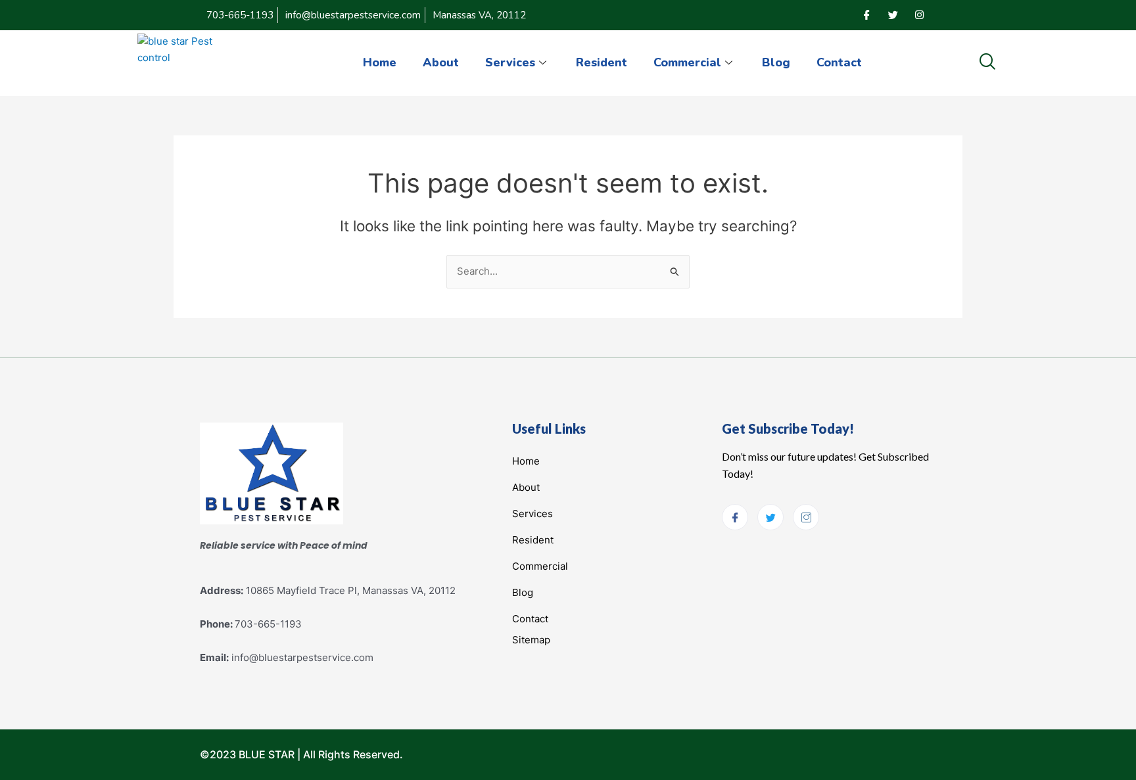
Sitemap (531, 639)
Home (379, 62)
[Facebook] (866, 15)
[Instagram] (919, 15)
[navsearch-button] (987, 62)
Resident (601, 62)
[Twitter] (893, 15)
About (441, 62)
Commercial (687, 62)
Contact (839, 62)
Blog (776, 62)
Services (510, 62)
